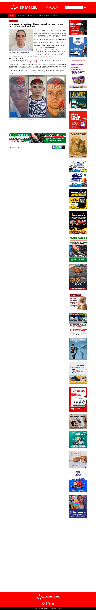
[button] (53, 147)
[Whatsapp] (56, 8)
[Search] (85, 7)
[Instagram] (47, 8)
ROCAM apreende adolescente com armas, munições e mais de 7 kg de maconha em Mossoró (42, 15)
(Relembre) (52, 47)
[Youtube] (53, 8)
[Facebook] (50, 8)
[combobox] (74, 7)
